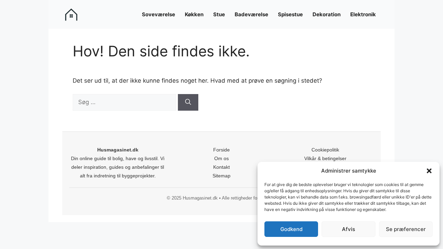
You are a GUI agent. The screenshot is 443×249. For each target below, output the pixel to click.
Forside (221, 150)
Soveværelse (158, 14)
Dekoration (327, 14)
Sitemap (221, 175)
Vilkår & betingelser (325, 158)
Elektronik (363, 14)
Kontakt (221, 167)
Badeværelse (251, 14)
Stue (219, 14)
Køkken (194, 14)
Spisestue (290, 14)
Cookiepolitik (325, 150)
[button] (429, 170)
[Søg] (188, 102)
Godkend (291, 229)
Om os (221, 158)
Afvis (348, 229)
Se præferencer (406, 229)
